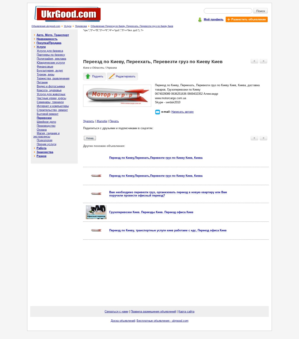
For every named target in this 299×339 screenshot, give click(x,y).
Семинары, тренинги (50, 102)
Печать (114, 121)
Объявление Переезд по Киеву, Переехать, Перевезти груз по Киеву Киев (132, 26)
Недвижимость (47, 39)
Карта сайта (186, 311)
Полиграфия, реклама (51, 58)
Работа (41, 148)
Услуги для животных (51, 94)
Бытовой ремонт (47, 114)
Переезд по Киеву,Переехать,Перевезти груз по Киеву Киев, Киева (155, 157)
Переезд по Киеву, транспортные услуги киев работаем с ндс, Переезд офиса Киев (168, 230)
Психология (44, 140)
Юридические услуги (51, 62)
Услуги (67, 26)
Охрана (42, 129)
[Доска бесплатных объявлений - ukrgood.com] (65, 22)
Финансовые (45, 66)
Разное (41, 156)
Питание (42, 82)
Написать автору (182, 111)
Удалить (88, 121)
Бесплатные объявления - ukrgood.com (162, 320)
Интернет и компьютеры (53, 106)
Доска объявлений (123, 320)
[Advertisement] (176, 45)
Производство (46, 125)
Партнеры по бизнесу (51, 54)
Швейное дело (46, 121)
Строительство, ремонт (52, 110)
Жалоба (102, 121)
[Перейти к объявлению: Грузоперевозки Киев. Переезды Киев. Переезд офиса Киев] (96, 218)
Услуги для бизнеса (50, 50)
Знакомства (45, 152)
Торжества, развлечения (53, 78)
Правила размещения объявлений (153, 311)
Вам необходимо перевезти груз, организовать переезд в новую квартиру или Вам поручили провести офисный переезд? (168, 194)
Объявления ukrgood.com (46, 26)
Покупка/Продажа (49, 43)
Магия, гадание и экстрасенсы (46, 135)
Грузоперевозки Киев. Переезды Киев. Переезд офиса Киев (151, 212)
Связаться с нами (116, 311)
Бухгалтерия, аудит (50, 70)
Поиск (260, 11)
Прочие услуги (46, 144)
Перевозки (81, 26)
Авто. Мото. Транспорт (53, 35)
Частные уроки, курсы (51, 98)
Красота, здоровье (49, 90)
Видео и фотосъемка (51, 86)
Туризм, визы (45, 74)
